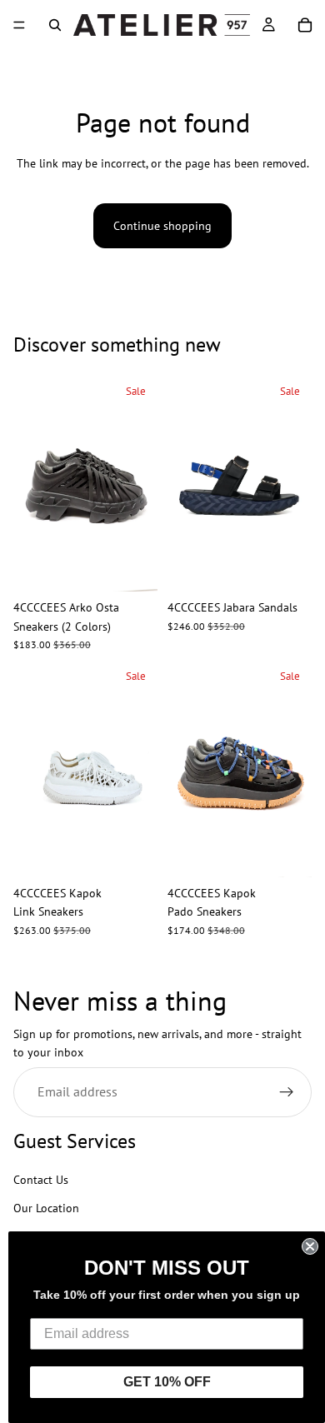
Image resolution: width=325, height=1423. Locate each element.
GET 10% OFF (167, 1382)
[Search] (55, 25)
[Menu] (19, 25)
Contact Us (40, 1179)
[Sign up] (286, 1092)
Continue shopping (162, 225)
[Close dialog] (310, 1246)
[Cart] (305, 25)
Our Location (46, 1208)
